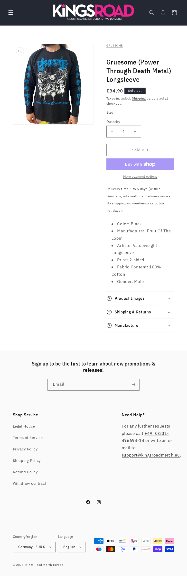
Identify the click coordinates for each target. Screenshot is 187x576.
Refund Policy (25, 472)
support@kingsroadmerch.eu (151, 455)
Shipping (139, 98)
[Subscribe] (133, 385)
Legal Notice (24, 426)
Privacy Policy (25, 449)
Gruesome (114, 45)
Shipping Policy (27, 460)
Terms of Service (28, 437)
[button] (10, 12)
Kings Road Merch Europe (44, 565)
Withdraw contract (30, 483)
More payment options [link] (140, 176)
